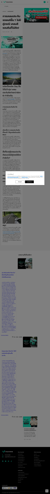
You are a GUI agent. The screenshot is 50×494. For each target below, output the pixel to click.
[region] (25, 178)
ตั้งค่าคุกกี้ (20, 181)
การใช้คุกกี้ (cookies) (24, 177)
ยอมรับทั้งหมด (29, 181)
